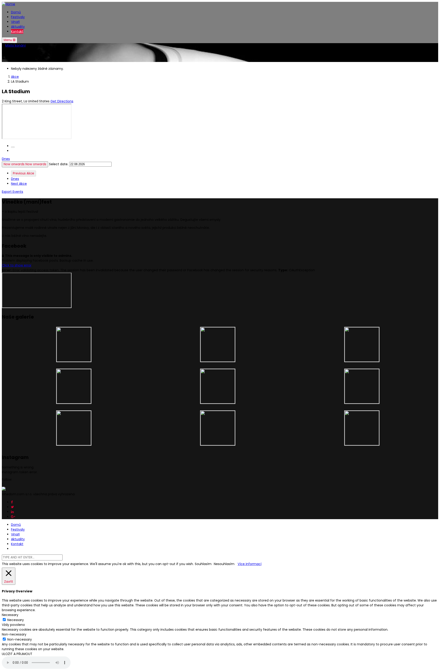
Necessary (15, 620)
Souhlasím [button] (203, 564)
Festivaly (18, 17)
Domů (16, 12)
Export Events (12, 191)
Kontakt (17, 31)
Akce (15, 76)
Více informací (249, 564)
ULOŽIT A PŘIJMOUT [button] (17, 654)
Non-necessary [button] (14, 634)
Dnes (6, 159)
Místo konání (15, 45)
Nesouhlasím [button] (224, 564)
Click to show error (16, 265)
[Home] (8, 4)
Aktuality (18, 26)
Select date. (59, 164)
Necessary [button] (10, 615)
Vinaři (15, 22)
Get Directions (61, 101)
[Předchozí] (13, 147)
